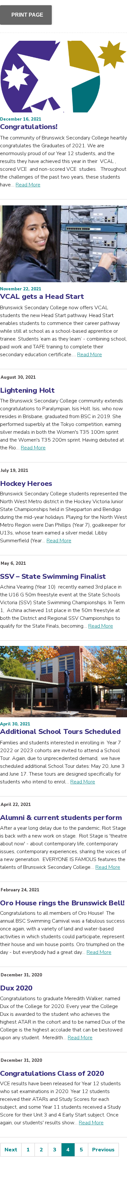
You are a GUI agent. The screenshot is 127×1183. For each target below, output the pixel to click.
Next (11, 1149)
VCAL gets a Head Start (42, 296)
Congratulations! (28, 127)
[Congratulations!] (63, 76)
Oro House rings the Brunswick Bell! (62, 903)
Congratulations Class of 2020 (52, 1073)
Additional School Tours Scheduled (60, 731)
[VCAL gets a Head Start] (63, 244)
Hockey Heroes (26, 483)
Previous (103, 1149)
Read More (28, 184)
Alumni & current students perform (61, 817)
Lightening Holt (27, 390)
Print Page (27, 15)
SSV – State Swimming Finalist (53, 576)
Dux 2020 (16, 988)
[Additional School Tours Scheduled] (63, 682)
